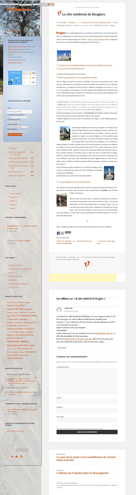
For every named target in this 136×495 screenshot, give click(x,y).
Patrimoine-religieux (18, 341)
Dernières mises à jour (15, 276)
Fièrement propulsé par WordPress (67, 483)
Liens (10, 272)
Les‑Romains (12, 326)
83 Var (96, 22)
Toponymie (30, 352)
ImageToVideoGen (12, 226)
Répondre (62, 348)
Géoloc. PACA (26, 5)
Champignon (15, 312)
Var (9, 57)
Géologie (23, 319)
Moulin (15, 332)
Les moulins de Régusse (23, 241)
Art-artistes (20, 305)
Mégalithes (22, 332)
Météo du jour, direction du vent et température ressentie (77, 77)
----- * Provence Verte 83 (85, 22)
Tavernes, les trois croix (84, 241)
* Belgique (13, 197)
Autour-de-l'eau (15, 309)
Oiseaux (30, 332)
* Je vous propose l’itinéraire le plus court (70, 69)
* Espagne (13, 201)
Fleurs (14, 316)
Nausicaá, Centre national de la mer (19, 379)
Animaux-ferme (12, 302)
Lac (36, 323)
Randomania (19, 9)
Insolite (10, 323)
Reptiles (14, 348)
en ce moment (16, 31)
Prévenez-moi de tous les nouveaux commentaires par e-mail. (80, 429)
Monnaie (9, 332)
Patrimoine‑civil (15, 345)
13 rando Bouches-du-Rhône (19, 167)
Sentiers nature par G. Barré (15, 431)
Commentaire (63, 367)
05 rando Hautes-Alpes (19, 158)
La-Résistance (28, 323)
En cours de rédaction (15, 265)
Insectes (29, 319)
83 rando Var (16, 172)
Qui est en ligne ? (14, 287)
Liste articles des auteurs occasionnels (20, 269)
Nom (59, 398)
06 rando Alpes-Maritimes (20, 162)
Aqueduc (11, 306)
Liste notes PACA (39, 4)
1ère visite (13, 4)
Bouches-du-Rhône (14, 52)
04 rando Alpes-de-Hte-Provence (18, 153)
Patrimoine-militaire (15, 338)
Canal (9, 313)
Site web (60, 417)
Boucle (113, 25)
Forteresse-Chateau (27, 316)
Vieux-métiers (24, 355)
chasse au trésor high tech (96, 39)
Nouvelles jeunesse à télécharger (18, 284)
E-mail (60, 407)
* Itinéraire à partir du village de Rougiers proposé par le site (85, 65)
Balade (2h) (97, 25)
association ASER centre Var (104, 333)
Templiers (21, 352)
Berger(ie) (28, 309)
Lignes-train (23, 326)
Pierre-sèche (29, 345)
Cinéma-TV (23, 313)
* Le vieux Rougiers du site (74, 182)
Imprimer (68, 232)
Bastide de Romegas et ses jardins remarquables (22, 392)
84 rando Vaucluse (18, 175)
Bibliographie (13, 280)
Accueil (14, 148)
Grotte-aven (12, 319)
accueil (5, 4)
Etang (9, 316)
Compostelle (32, 312)
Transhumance (12, 355)
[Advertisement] (82, 278)
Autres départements (15, 63)
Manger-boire (29, 329)
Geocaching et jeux (105, 22)
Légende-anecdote (15, 329)
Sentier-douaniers (12, 352)
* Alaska (12, 208)
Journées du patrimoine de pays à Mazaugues (77, 339)
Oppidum (10, 335)
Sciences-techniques (24, 349)
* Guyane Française (15, 193)
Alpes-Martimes (13, 49)
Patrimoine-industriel (24, 335)
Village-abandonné (15, 358)
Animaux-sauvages (24, 302)
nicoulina (72, 22)
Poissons (9, 349)
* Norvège (13, 204)
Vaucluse (11, 60)
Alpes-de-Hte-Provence (16, 47)
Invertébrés (18, 323)
